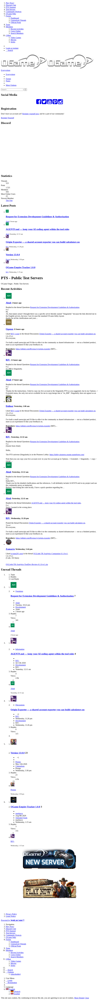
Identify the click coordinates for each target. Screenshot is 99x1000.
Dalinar (9, 406)
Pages (8, 81)
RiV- (7, 247)
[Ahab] (9, 298)
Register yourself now (30, 114)
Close (87, 998)
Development (20, 607)
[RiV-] (9, 355)
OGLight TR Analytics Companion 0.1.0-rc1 (50, 554)
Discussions (20, 705)
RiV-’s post (15, 334)
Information (19, 649)
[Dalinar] (9, 402)
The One (9, 200)
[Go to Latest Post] (12, 627)
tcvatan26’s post (17, 554)
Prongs (8, 259)
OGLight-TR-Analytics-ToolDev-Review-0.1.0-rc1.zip (27, 564)
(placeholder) (16, 974)
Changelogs (20, 766)
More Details (79, 998)
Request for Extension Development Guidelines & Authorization (37, 216)
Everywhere (5, 70)
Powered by (12, 920)
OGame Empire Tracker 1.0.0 (20, 267)
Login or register (12, 48)
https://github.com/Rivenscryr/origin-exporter (33, 349)
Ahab (7, 221)
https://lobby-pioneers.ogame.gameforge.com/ (67, 455)
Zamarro (10, 549)
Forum (8, 79)
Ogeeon (9, 329)
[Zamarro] (9, 544)
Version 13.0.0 (13, 254)
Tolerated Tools (21, 818)
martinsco (19, 813)
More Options (11, 85)
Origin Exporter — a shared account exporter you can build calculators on (43, 242)
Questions (19, 591)
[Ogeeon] (9, 324)
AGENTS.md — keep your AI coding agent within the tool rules (37, 229)
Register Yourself (7, 118)
